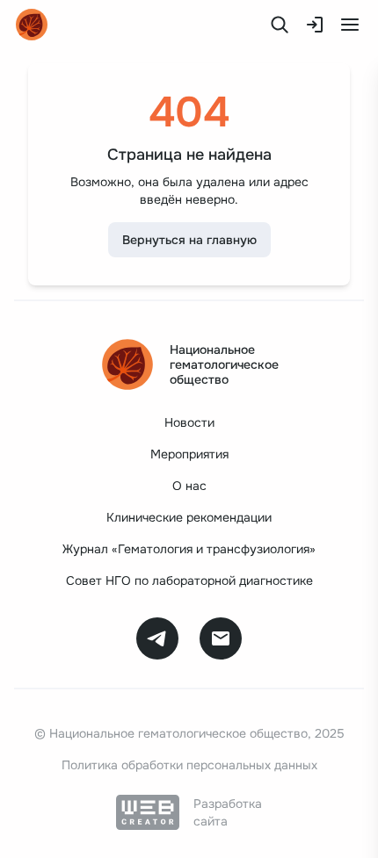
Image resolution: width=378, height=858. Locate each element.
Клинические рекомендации (189, 517)
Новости (189, 422)
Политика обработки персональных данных (189, 765)
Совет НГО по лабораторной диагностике (189, 580)
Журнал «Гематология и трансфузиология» (189, 549)
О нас (189, 486)
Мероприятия (189, 454)
